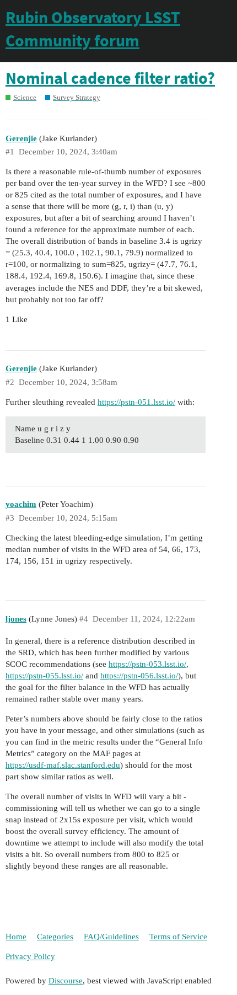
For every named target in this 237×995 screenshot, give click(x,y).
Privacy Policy (30, 956)
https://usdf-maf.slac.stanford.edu (63, 765)
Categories (55, 936)
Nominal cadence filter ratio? (110, 77)
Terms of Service (178, 936)
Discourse (66, 980)
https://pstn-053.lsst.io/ (147, 664)
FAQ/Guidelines (111, 936)
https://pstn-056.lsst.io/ (139, 675)
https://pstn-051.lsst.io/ (136, 402)
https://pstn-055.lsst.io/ (44, 675)
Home (16, 936)
